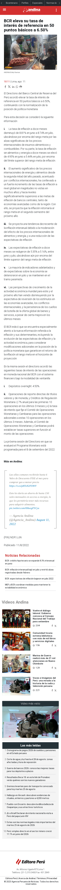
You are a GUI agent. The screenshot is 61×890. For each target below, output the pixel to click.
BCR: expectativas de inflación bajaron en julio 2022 (29, 578)
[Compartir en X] (55, 625)
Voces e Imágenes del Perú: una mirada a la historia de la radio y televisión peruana (44, 682)
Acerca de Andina (27, 878)
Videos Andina (15, 602)
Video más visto (30, 703)
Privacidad (52, 878)
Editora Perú (11, 878)
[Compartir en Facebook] (52, 625)
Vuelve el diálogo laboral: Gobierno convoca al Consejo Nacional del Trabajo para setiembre (44, 616)
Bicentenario (12, 3)
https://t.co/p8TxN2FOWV (22, 485)
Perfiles (25, 3)
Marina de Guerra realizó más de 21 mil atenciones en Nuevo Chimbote (44, 659)
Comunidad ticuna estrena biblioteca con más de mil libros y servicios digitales (44, 637)
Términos (41, 878)
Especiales (37, 3)
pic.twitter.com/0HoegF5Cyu (24, 508)
